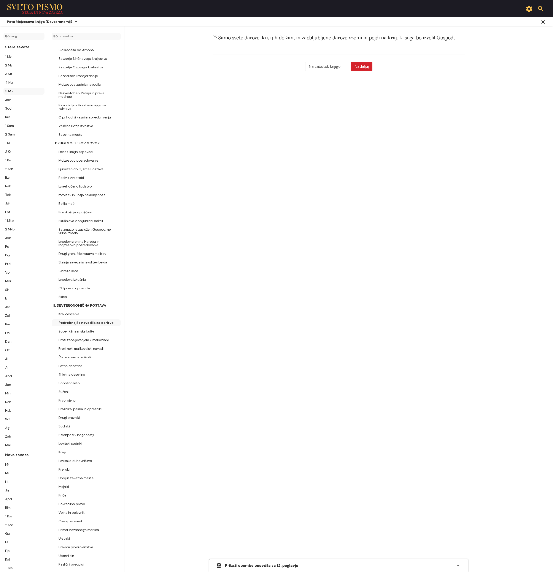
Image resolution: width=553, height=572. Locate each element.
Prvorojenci (67, 400)
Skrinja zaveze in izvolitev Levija (83, 262)
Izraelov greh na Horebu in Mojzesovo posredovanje (79, 243)
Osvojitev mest (70, 521)
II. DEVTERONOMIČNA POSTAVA (79, 305)
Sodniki (64, 426)
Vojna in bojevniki (72, 512)
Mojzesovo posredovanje (78, 160)
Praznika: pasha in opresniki (80, 409)
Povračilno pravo (72, 504)
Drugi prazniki (69, 417)
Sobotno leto (69, 383)
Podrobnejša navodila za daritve (86, 322)
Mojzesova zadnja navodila (80, 84)
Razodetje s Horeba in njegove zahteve (82, 107)
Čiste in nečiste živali (75, 357)
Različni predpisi (71, 564)
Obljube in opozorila (74, 288)
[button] (334, 37)
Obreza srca (68, 271)
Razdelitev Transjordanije (78, 76)
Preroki (64, 469)
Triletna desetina (72, 374)
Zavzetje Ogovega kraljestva (81, 67)
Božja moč (67, 203)
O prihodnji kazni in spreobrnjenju (85, 117)
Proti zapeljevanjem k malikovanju (84, 340)
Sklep (63, 297)
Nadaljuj (362, 66)
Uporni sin (66, 555)
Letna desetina (70, 366)
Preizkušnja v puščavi (75, 212)
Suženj (63, 391)
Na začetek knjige (324, 66)
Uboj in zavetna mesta (76, 478)
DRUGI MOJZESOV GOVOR (77, 143)
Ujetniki (64, 538)
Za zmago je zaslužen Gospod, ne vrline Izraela (85, 231)
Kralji (62, 452)
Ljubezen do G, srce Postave (81, 169)
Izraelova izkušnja (72, 279)
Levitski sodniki (70, 443)
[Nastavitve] (529, 8)
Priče (62, 495)
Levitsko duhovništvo (75, 461)
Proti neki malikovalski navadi (81, 348)
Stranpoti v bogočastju (77, 435)
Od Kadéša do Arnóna (76, 50)
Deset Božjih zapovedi (76, 152)
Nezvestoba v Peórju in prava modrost (81, 95)
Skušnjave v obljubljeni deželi (81, 221)
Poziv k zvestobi (71, 177)
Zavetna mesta (70, 134)
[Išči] (540, 8)
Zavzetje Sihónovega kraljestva (83, 58)
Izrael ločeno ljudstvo (75, 186)
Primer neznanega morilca (79, 530)
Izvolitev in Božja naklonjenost (82, 195)
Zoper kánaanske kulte (76, 331)
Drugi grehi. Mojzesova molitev (82, 253)
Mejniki (64, 486)
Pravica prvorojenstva (76, 547)
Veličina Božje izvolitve (76, 126)
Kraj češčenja (69, 314)
